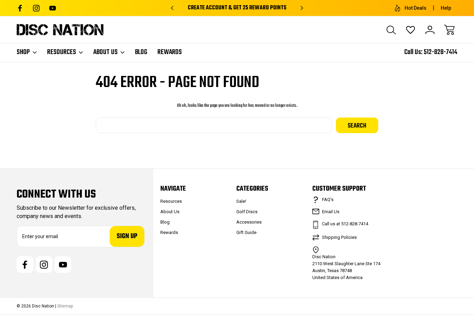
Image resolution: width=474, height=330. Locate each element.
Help (446, 8)
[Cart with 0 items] (449, 30)
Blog (141, 52)
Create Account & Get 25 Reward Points (237, 8)
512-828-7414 (440, 52)
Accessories (249, 222)
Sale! (241, 201)
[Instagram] (36, 8)
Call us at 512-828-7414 (345, 223)
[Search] (391, 30)
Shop (23, 52)
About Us (105, 52)
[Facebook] (20, 8)
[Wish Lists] (410, 30)
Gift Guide (246, 232)
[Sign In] (430, 30)
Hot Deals (415, 8)
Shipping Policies (339, 237)
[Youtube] (52, 8)
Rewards (170, 52)
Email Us (330, 211)
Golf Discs (246, 211)
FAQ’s (327, 199)
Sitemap (65, 306)
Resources (61, 52)
